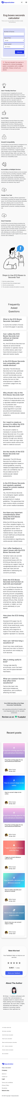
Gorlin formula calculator (7, 1035)
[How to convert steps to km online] (14, 783)
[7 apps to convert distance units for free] (14, 848)
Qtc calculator (5, 1053)
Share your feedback (14, 973)
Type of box (7, 38)
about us (4, 1073)
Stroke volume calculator (7, 1049)
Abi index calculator (6, 1031)
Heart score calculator (7, 1038)
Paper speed (7, 44)
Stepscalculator (15, 1095)
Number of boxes (9, 31)
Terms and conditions (7, 1082)
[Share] (21, 2)
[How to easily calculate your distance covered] (14, 880)
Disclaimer (4, 1088)
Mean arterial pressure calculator (9, 1042)
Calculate (19, 52)
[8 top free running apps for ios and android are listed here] (14, 750)
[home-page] (8, 2)
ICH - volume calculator (7, 1046)
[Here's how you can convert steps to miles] (14, 912)
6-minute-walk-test (6, 1027)
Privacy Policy (5, 1085)
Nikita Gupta (12, 769)
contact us (4, 1076)
